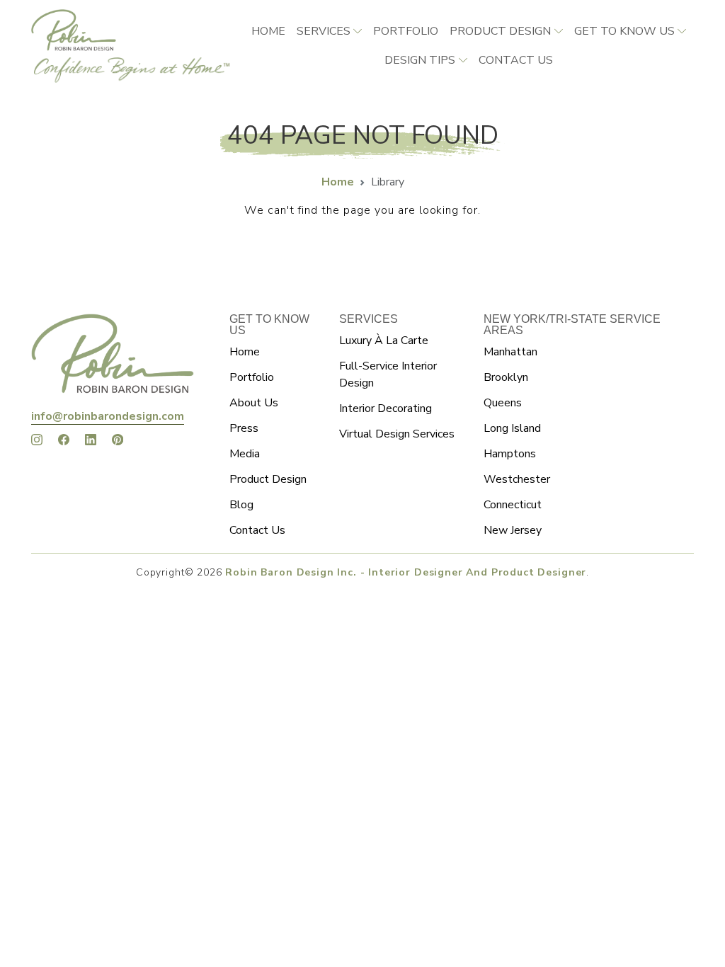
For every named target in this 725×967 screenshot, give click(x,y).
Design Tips (419, 60)
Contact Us (257, 530)
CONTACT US (516, 60)
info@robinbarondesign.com (107, 416)
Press (243, 428)
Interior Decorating (385, 408)
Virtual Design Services (397, 434)
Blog (241, 505)
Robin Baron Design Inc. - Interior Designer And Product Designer (405, 572)
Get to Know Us (624, 31)
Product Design (500, 31)
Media (244, 454)
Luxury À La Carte (383, 340)
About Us (253, 403)
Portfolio (405, 31)
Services (323, 31)
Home (268, 31)
